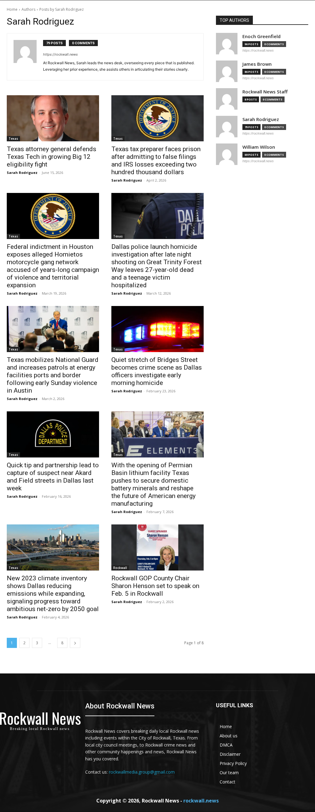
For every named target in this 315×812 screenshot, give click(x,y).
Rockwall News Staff (265, 92)
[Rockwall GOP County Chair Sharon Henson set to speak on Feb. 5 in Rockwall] (157, 547)
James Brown (257, 64)
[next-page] (75, 643)
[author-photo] (28, 57)
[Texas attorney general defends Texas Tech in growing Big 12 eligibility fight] (53, 118)
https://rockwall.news (60, 54)
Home (12, 9)
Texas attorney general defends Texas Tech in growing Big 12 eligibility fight (51, 156)
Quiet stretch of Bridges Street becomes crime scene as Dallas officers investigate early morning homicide (156, 371)
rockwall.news (201, 800)
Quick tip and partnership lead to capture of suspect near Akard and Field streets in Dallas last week (53, 476)
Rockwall (120, 568)
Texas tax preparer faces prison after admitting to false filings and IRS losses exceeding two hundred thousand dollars (156, 160)
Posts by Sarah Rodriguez (61, 9)
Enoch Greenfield (261, 36)
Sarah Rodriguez (22, 172)
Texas (13, 138)
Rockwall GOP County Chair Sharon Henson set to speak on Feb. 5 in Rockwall (155, 586)
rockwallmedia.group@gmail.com (142, 772)
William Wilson (258, 147)
